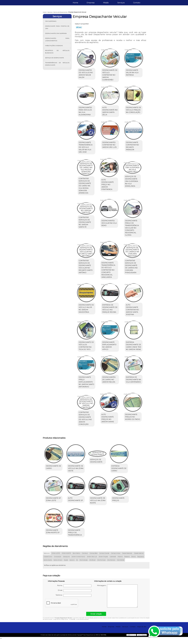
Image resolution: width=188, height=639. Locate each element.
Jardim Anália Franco (78, 556)
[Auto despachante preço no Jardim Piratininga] (109, 167)
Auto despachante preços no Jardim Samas (107, 418)
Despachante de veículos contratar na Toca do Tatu (86, 345)
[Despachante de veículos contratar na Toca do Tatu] (86, 330)
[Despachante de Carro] (53, 453)
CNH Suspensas (50, 21)
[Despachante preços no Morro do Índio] (132, 402)
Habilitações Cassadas (54, 45)
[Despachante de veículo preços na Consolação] (133, 95)
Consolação (57, 556)
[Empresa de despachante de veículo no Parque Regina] (110, 292)
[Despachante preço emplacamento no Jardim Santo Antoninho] (86, 365)
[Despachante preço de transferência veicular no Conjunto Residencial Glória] (132, 208)
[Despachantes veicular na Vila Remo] (109, 208)
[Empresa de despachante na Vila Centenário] (133, 365)
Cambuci (85, 553)
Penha (133, 556)
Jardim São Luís (92, 556)
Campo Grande (104, 553)
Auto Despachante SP (75, 499)
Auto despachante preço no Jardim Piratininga (107, 184)
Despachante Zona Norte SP (53, 531)
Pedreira (127, 556)
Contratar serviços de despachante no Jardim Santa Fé (85, 222)
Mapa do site (141, 626)
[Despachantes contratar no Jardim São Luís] (110, 130)
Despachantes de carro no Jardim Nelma (109, 379)
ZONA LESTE (56, 553)
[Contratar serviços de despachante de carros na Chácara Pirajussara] (132, 250)
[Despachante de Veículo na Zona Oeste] (75, 453)
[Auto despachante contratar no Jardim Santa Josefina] (133, 292)
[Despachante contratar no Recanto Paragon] (133, 130)
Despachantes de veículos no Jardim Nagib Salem (86, 73)
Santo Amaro (58, 560)
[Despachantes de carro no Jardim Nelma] (110, 365)
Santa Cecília (48, 560)
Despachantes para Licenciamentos (57, 39)
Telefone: (59, 595)
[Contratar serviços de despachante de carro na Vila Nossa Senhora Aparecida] (86, 167)
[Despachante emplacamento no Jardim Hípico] (110, 330)
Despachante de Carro (53, 467)
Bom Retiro (76, 553)
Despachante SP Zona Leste (53, 499)
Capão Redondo (127, 553)
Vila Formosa (101, 560)
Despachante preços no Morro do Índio (132, 417)
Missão (106, 3)
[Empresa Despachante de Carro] (119, 453)
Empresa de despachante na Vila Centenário (133, 379)
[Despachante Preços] (120, 485)
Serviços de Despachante (96, 461)
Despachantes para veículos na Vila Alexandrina (85, 111)
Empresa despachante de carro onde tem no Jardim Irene (133, 345)
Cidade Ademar (139, 553)
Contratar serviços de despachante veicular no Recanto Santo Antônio (86, 267)
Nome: (60, 585)
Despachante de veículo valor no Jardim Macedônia (86, 308)
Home (75, 3)
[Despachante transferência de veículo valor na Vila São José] (86, 130)
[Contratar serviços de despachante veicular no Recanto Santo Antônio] (86, 250)
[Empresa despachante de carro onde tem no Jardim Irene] (133, 330)
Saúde (66, 560)
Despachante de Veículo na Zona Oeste (75, 468)
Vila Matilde (120, 560)
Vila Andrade (83, 560)
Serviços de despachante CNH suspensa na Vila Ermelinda (131, 181)
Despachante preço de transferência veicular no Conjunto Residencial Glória (132, 228)
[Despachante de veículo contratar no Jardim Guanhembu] (110, 58)
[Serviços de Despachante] (97, 454)
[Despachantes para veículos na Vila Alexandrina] (86, 95)
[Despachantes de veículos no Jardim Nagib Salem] (86, 58)
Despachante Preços (118, 499)
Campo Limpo (115, 553)
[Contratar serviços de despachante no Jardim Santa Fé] (86, 208)
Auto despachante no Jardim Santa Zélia (110, 111)
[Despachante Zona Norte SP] (53, 518)
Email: (60, 590)
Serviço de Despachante (54, 58)
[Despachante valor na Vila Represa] (133, 58)
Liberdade (113, 556)
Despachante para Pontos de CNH (57, 27)
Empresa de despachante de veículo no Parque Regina (109, 308)
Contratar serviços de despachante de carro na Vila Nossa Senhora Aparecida (85, 186)
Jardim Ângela (103, 556)
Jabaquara (66, 556)
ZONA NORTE (66, 553)
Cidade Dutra (48, 556)
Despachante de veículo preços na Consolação (133, 110)
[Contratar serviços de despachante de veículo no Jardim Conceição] (86, 402)
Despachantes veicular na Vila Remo (109, 223)
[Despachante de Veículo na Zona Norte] (97, 485)
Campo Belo (93, 553)
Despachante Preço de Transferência (75, 532)
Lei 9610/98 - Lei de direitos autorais (78, 619)
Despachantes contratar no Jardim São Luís (109, 144)
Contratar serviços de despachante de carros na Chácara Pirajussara (131, 267)
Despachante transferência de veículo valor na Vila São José (85, 147)
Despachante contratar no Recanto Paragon (132, 146)
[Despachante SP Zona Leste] (53, 485)
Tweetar (79, 27)
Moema (120, 556)
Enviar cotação (96, 614)
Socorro (72, 560)
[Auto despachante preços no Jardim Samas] (109, 402)
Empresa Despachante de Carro (118, 468)
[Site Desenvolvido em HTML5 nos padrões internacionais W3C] (131, 635)
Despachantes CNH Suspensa (56, 33)
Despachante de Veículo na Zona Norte (97, 500)
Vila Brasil (92, 560)
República (140, 556)
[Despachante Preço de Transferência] (75, 518)
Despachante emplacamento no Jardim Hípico (109, 345)
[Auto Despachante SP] (75, 485)
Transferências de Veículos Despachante (57, 64)
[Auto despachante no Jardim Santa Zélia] (110, 95)
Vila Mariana (111, 560)
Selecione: (47, 553)
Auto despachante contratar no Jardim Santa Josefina (132, 309)
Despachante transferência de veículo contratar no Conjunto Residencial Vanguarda (108, 270)
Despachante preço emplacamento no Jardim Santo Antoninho (86, 382)
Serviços (121, 3)
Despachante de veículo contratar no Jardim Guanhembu (109, 75)
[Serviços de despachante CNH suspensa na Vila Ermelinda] (132, 167)
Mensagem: (102, 585)
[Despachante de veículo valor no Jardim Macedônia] (86, 292)
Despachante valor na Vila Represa (132, 72)
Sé (77, 560)
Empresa (90, 3)
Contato (136, 3)
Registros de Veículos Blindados (57, 52)
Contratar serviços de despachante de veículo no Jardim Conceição (85, 418)
